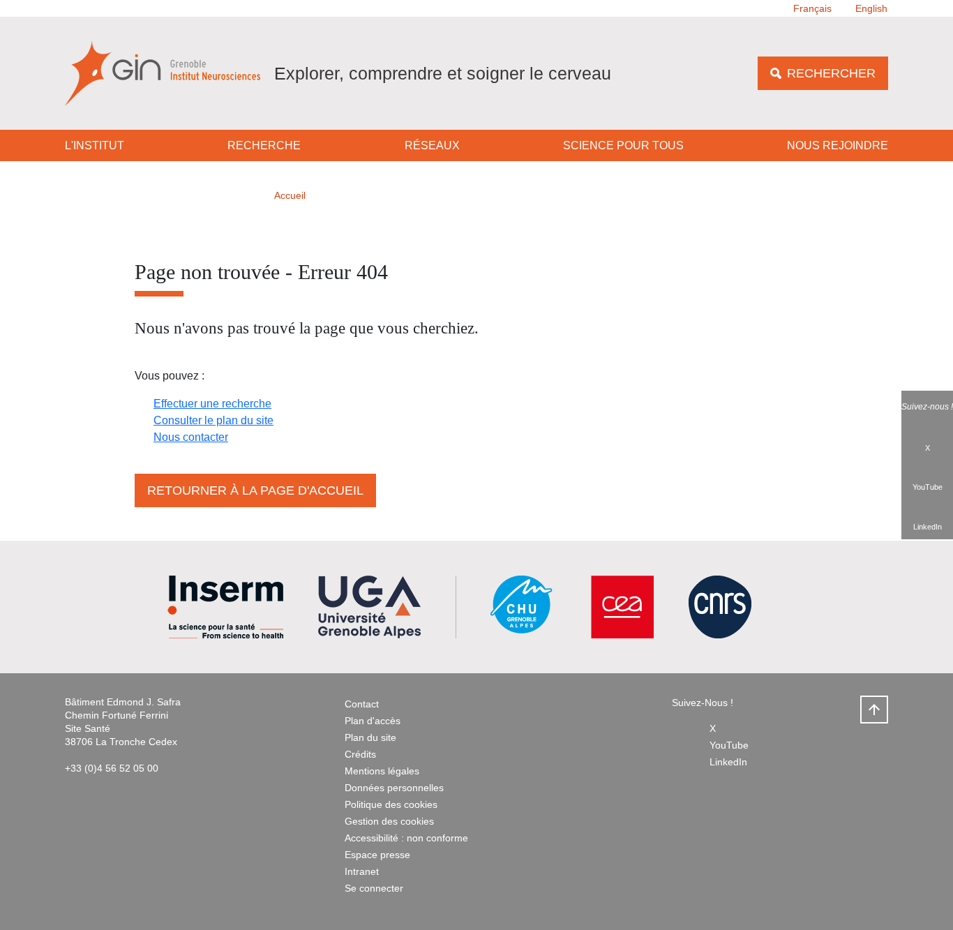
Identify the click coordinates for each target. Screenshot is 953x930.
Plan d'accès (372, 720)
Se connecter (374, 888)
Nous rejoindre (837, 145)
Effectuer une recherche (212, 404)
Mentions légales (382, 771)
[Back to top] (874, 709)
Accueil (290, 195)
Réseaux (432, 145)
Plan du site (370, 737)
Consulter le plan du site (213, 420)
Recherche (264, 145)
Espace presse (377, 854)
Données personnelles (394, 787)
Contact (362, 704)
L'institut (94, 145)
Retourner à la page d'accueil (255, 490)
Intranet (362, 871)
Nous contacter (190, 437)
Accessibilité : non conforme (406, 837)
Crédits (360, 754)
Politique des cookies (391, 804)
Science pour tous (623, 145)
